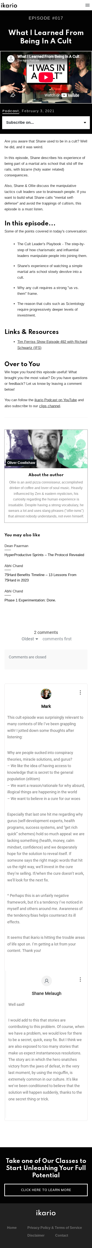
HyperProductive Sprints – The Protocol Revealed (46, 551)
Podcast (10, 111)
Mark (46, 706)
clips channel (49, 406)
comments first (57, 638)
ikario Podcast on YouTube (55, 400)
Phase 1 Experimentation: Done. (46, 596)
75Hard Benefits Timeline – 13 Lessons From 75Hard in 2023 (46, 573)
